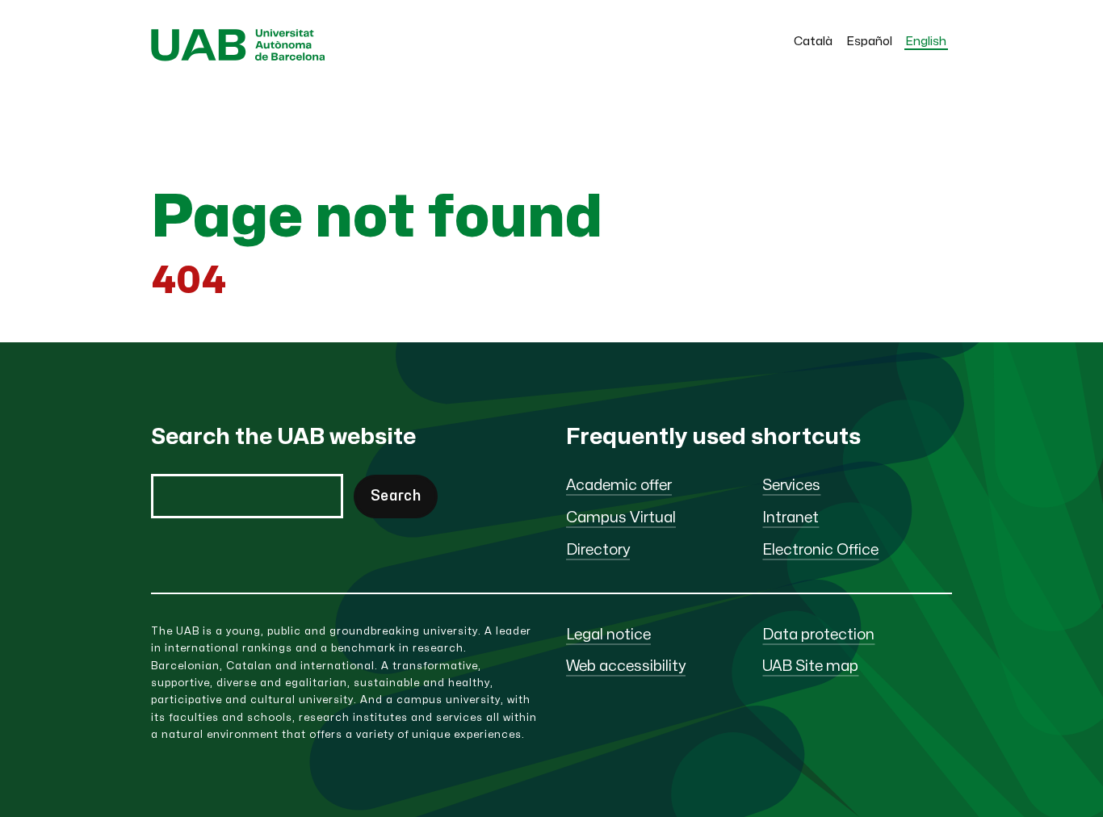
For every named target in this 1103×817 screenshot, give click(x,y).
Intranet (790, 518)
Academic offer (619, 485)
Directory (598, 550)
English (926, 41)
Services (791, 485)
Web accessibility (626, 666)
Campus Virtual (621, 518)
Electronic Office (820, 550)
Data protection (818, 635)
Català (813, 41)
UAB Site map (810, 666)
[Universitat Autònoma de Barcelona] (238, 57)
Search (396, 496)
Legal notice (608, 635)
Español (869, 41)
